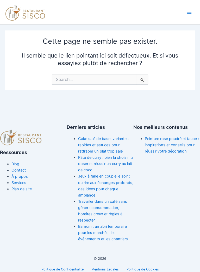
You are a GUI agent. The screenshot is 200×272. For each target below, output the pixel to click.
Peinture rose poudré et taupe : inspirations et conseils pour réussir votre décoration (172, 145)
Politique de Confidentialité (62, 269)
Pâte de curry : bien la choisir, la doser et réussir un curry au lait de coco (105, 163)
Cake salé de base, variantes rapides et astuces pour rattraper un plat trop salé (103, 145)
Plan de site (21, 189)
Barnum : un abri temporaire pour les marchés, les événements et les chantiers (103, 232)
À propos (19, 176)
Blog (15, 164)
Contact (18, 170)
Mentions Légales (105, 269)
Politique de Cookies (143, 269)
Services (18, 182)
